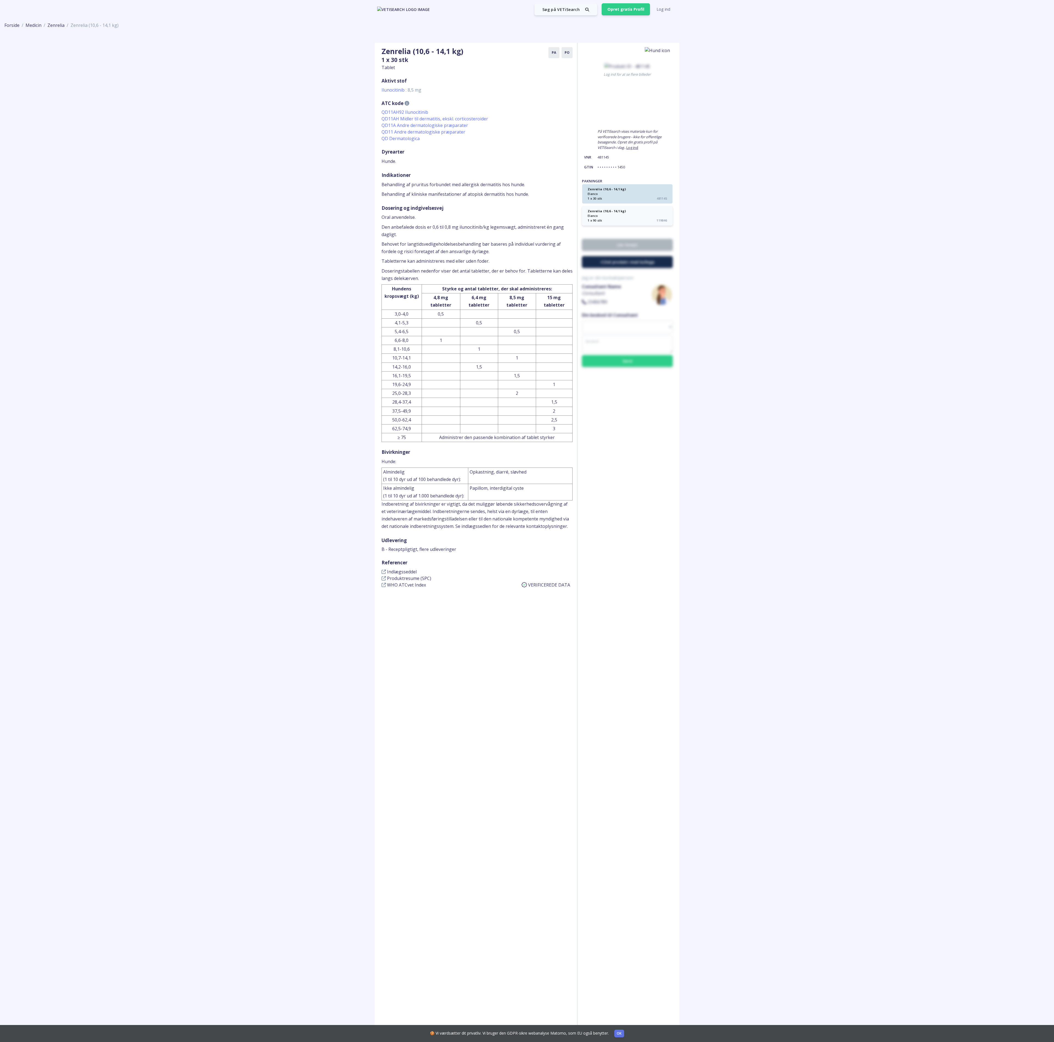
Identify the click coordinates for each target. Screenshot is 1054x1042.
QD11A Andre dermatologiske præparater (425, 125)
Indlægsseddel (401, 572)
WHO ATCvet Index (406, 585)
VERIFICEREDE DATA (549, 585)
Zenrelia (56, 25)
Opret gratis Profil (625, 9)
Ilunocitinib (401, 90)
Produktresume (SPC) (408, 578)
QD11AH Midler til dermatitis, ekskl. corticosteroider (435, 119)
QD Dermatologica (401, 138)
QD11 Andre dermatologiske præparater (423, 132)
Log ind (663, 9)
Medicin (33, 25)
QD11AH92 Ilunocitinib (405, 112)
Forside (11, 25)
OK (619, 1033)
